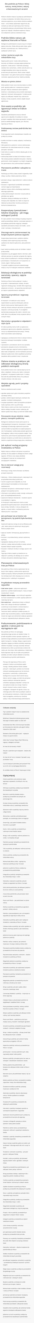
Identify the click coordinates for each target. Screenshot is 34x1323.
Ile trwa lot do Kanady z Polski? (12, 746)
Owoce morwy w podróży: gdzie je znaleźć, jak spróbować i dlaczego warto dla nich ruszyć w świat (16, 1145)
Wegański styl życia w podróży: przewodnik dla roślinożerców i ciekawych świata (16, 1277)
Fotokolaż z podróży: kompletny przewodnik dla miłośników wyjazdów (17, 1138)
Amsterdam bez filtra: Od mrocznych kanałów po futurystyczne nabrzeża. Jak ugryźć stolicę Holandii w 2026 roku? (16, 727)
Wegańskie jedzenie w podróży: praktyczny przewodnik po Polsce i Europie (15, 962)
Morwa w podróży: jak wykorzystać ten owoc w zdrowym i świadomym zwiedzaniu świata (16, 1060)
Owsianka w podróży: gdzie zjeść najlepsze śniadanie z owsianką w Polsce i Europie (15, 921)
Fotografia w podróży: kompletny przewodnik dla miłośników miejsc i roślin (16, 876)
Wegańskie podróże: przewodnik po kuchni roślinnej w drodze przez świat (15, 982)
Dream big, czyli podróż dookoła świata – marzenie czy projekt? (15, 824)
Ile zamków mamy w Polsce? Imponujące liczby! (17, 770)
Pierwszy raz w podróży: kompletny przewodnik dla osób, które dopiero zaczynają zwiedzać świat (17, 1241)
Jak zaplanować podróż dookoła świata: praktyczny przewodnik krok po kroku (14, 1233)
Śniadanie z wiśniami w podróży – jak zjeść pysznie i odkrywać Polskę (15, 1153)
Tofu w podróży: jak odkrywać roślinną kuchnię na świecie (16, 850)
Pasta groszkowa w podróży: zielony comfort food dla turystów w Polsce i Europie (16, 1008)
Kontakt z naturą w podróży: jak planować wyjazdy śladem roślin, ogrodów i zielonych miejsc (15, 1161)
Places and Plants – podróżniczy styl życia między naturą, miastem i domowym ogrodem (16, 1021)
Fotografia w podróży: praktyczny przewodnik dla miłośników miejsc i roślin (16, 1201)
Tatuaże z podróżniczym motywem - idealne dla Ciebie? (17, 752)
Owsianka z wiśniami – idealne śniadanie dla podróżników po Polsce (16, 1248)
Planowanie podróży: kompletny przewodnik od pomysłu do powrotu (17, 975)
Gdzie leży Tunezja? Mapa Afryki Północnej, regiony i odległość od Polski (15, 741)
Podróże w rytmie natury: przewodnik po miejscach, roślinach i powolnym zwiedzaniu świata (16, 1130)
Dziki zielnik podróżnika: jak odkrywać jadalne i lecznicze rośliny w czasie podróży (16, 889)
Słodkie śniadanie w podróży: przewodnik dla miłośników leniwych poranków (16, 1255)
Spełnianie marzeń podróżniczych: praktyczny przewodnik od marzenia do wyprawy (16, 1116)
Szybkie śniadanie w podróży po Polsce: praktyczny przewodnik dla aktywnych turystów (17, 1188)
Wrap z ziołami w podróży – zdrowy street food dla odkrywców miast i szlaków (16, 1034)
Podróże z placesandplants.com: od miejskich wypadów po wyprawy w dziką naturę (16, 915)
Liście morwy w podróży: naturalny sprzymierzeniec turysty (13, 1227)
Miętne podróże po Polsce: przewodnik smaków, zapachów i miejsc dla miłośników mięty (17, 1081)
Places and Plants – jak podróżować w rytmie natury (16, 902)
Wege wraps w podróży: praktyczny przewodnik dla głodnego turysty (17, 1270)
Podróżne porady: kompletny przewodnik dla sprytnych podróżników (16, 843)
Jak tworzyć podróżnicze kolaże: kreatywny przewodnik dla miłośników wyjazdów (15, 1296)
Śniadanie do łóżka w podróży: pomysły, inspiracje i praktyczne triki (14, 1088)
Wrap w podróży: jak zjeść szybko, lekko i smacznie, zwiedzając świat (15, 988)
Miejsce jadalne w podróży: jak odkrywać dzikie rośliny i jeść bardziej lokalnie (17, 1014)
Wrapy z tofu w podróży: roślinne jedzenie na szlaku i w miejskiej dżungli (16, 837)
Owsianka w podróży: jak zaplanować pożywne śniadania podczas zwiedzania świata (16, 969)
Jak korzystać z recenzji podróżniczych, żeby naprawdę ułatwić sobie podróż (16, 1053)
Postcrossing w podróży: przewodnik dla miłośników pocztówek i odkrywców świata (15, 1303)
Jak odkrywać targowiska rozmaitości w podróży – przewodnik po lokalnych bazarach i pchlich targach (17, 1262)
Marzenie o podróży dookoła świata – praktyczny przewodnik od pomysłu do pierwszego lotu (14, 797)
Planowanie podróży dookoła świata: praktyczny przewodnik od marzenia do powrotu (17, 949)
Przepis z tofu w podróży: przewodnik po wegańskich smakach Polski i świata (15, 1214)
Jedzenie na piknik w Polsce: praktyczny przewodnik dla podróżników (14, 869)
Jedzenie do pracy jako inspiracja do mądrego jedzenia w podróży (16, 936)
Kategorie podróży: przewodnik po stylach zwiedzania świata (15, 1220)
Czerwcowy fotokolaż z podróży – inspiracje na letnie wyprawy (16, 995)
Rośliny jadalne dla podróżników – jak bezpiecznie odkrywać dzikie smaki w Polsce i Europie (16, 1067)
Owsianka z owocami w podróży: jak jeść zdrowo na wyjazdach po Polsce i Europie (15, 882)
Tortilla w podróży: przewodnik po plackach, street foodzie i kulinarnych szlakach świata (16, 1181)
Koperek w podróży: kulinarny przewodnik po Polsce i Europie (16, 1047)
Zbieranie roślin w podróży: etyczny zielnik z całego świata (16, 811)
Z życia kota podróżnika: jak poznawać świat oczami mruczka (16, 895)
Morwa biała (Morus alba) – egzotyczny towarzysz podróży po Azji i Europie (14, 863)
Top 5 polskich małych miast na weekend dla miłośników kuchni (16, 713)
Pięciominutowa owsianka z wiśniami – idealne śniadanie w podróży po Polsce (16, 956)
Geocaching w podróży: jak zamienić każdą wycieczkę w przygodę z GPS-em (15, 1040)
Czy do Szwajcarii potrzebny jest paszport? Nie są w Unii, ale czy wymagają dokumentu (16, 765)
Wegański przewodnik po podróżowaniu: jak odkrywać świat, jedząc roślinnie (16, 1168)
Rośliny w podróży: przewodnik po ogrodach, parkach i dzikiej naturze (16, 908)
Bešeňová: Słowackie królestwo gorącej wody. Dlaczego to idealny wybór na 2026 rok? (16, 719)
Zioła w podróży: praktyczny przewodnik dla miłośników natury (16, 856)
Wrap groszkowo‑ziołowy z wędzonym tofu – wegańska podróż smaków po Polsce (16, 1175)
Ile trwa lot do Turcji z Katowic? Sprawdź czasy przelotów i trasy (16, 758)
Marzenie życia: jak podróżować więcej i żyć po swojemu (16, 1075)
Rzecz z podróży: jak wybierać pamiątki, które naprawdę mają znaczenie (16, 1194)
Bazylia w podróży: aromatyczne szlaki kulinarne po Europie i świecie (14, 1283)
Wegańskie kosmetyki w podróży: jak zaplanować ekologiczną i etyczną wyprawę (15, 1207)
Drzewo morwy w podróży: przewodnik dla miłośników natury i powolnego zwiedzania (15, 804)
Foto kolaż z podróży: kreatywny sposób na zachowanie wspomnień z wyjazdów (15, 1109)
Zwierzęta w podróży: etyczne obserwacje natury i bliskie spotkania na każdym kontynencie (15, 1095)
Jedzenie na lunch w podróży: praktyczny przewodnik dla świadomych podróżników (15, 1316)
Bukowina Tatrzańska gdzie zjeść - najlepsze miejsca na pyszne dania (16, 735)
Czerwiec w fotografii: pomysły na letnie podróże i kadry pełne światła (14, 1122)
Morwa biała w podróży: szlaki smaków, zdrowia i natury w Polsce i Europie (17, 1290)
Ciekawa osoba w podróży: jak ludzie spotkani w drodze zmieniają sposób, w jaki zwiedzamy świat (17, 929)
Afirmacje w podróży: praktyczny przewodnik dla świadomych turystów (16, 789)
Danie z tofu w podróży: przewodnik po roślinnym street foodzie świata (14, 830)
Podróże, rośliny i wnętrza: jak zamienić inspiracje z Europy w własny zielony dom (15, 943)
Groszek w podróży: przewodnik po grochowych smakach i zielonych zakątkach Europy (17, 1027)
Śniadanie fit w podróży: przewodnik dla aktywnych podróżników (14, 1103)
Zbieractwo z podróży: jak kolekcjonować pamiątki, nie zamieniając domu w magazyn (16, 817)
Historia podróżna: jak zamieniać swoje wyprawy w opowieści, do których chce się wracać (15, 781)
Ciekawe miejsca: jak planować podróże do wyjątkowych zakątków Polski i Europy (15, 1001)
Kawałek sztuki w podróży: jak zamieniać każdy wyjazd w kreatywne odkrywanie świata (16, 1309)
